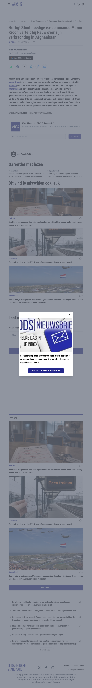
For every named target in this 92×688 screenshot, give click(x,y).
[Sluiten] (70, 315)
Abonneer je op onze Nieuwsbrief (46, 370)
